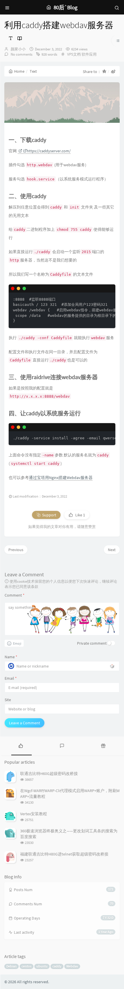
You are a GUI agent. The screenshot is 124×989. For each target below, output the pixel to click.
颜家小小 (18, 49)
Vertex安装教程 (33, 813)
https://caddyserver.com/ (49, 150)
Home (19, 71)
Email (11, 678)
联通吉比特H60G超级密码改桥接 (49, 773)
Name (11, 656)
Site (8, 699)
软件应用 (89, 54)
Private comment (92, 643)
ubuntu (42, 966)
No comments (21, 54)
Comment (15, 595)
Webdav (72, 966)
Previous (15, 549)
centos (26, 966)
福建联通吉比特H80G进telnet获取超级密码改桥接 (64, 854)
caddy (56, 966)
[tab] (20, 745)
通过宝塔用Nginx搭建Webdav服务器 (61, 477)
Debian (11, 966)
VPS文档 (74, 54)
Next (112, 549)
